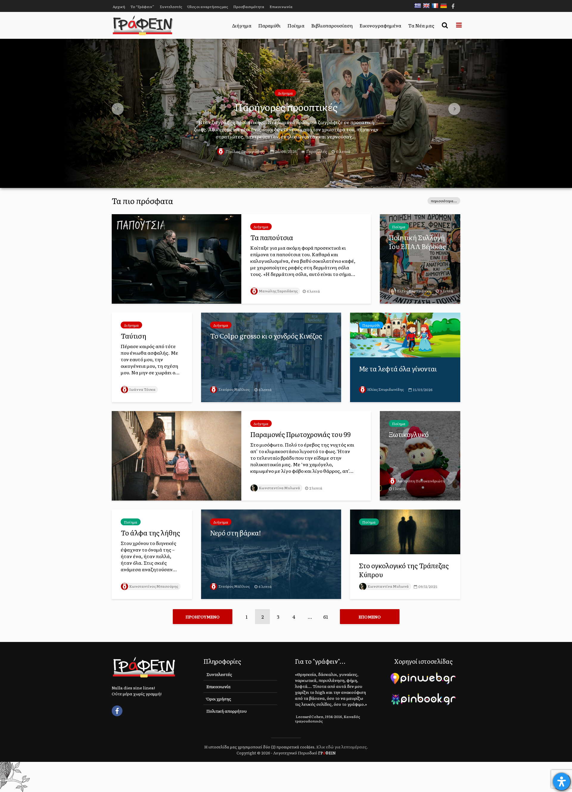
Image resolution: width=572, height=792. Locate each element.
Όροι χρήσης (218, 699)
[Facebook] (117, 710)
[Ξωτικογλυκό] (420, 454)
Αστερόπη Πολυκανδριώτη (421, 481)
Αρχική (119, 6)
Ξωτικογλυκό (409, 434)
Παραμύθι (269, 25)
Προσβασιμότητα (248, 6)
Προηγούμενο (203, 617)
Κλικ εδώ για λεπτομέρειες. (342, 747)
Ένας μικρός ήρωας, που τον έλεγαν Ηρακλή (286, 106)
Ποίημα (295, 25)
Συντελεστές (171, 6)
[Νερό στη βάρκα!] (271, 553)
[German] (445, 5)
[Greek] (419, 5)
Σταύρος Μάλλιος (234, 389)
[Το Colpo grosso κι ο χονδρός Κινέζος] (271, 356)
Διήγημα (241, 25)
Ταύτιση (133, 335)
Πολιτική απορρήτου (226, 711)
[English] (428, 5)
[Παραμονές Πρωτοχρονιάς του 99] (176, 454)
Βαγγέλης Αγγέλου (243, 157)
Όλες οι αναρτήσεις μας (207, 6)
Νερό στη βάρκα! (235, 532)
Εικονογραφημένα (380, 25)
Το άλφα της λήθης (150, 532)
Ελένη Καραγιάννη (414, 291)
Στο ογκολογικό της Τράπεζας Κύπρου (404, 570)
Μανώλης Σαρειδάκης (278, 291)
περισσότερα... (444, 200)
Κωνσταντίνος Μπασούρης (153, 586)
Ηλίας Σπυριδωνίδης (385, 389)
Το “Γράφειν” (142, 6)
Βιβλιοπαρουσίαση (332, 25)
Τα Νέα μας (421, 25)
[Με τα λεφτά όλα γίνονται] (405, 334)
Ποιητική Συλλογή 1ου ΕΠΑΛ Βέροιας (417, 242)
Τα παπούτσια (271, 237)
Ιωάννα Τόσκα (142, 389)
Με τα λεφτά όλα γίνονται (398, 368)
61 (325, 616)
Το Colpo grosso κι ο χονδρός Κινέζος (266, 335)
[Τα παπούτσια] (176, 258)
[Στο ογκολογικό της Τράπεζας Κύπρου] (405, 531)
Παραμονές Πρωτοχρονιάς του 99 (300, 434)
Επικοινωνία (281, 6)
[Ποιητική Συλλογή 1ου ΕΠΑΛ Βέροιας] (420, 258)
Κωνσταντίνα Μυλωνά (279, 487)
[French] (436, 5)
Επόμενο (370, 617)
